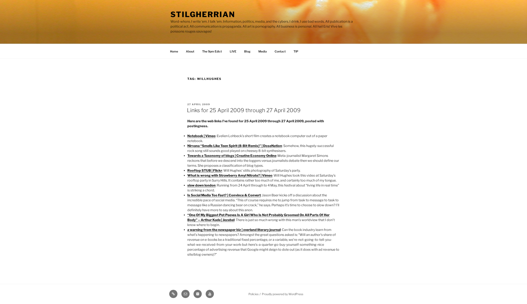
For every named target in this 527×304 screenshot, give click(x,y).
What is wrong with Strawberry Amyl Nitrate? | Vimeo (229, 175)
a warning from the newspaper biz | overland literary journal (234, 230)
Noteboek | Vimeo (201, 136)
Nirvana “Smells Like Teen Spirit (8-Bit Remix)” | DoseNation (234, 146)
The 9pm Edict (212, 51)
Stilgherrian (202, 14)
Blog (247, 51)
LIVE (233, 51)
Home (174, 51)
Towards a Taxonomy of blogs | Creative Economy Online (231, 156)
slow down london (201, 185)
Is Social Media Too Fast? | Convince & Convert (224, 195)
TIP (296, 51)
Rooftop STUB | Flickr (204, 170)
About (190, 51)
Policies (253, 294)
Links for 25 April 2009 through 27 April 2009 (244, 110)
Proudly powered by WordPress (282, 294)
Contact (280, 51)
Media (262, 51)
